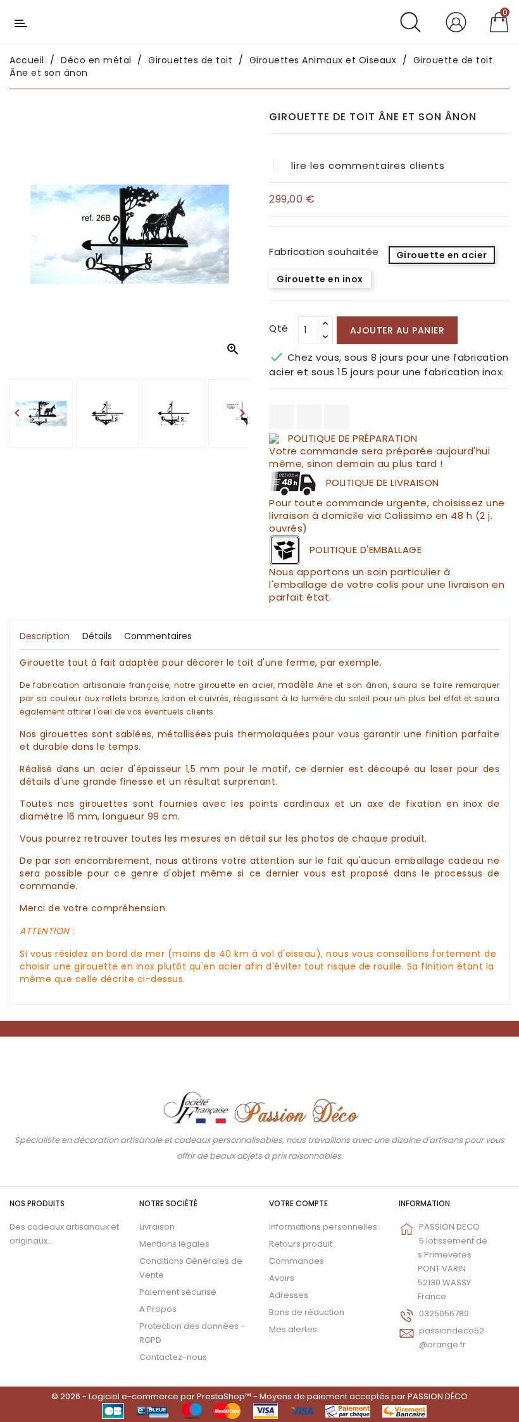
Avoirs (281, 1278)
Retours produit (300, 1244)
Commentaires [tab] (158, 636)
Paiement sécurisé (177, 1292)
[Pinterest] (336, 416)
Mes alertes (293, 1329)
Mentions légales (174, 1244)
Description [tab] (45, 636)
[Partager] (281, 416)
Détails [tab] (97, 636)
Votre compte (298, 1203)
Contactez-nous (173, 1357)
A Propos (158, 1309)
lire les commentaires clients (368, 165)
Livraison (157, 1227)
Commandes (296, 1261)
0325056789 (444, 1313)
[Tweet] (309, 416)
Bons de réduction (306, 1312)
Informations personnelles (323, 1227)
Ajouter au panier (397, 330)
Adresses (288, 1295)
